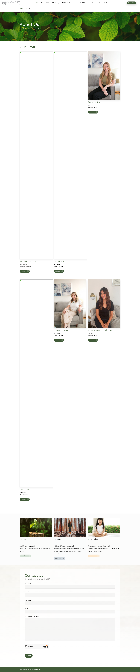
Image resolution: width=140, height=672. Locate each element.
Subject (27, 608)
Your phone (28, 592)
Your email (28, 600)
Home (21, 8)
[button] (25, 271)
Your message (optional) (32, 616)
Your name (28, 583)
